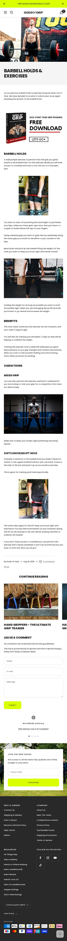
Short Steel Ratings (13, 894)
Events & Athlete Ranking (15, 864)
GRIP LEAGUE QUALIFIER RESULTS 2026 (34, 3)
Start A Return (10, 820)
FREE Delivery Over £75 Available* (33, 729)
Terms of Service (22, 651)
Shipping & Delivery (13, 815)
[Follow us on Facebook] (40, 858)
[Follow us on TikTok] (40, 865)
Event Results (10, 874)
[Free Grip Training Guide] (33, 126)
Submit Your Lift (11, 879)
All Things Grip (10, 854)
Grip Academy (10, 859)
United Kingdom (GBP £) (15, 905)
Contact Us (9, 810)
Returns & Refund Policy (15, 825)
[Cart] (61, 12)
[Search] (11, 12)
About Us (41, 810)
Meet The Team (44, 815)
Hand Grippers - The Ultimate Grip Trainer (27, 626)
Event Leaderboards (13, 869)
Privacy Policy (43, 825)
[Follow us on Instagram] (47, 858)
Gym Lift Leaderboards (14, 884)
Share (6, 567)
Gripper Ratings (11, 889)
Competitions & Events (47, 820)
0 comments (49, 561)
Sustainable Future (45, 830)
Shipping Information (47, 835)
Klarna (7, 835)
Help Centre (9, 830)
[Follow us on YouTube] (55, 858)
